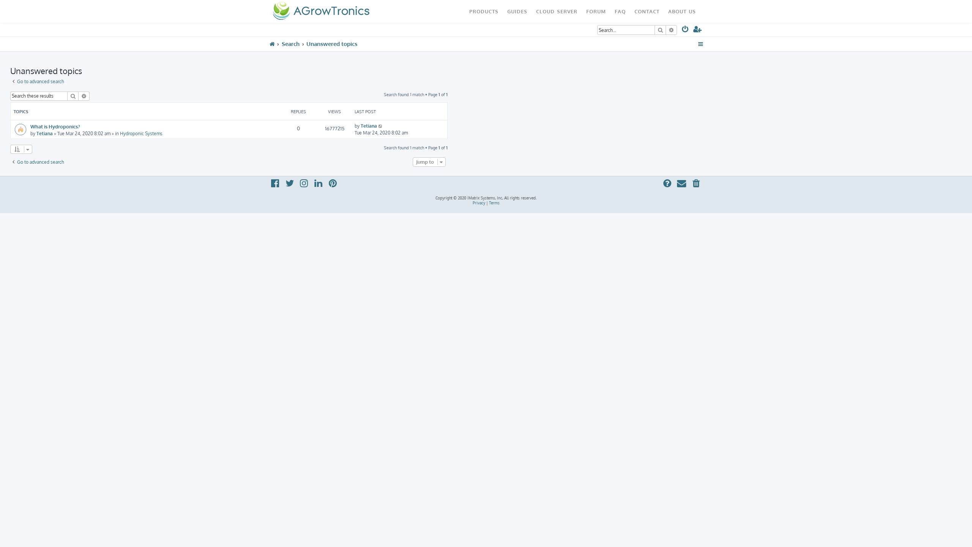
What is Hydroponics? (55, 126)
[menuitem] (685, 30)
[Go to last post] (380, 126)
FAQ (620, 11)
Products (484, 11)
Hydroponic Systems (141, 133)
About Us (682, 11)
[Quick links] (700, 44)
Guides (517, 11)
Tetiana (44, 133)
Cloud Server (557, 11)
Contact (647, 11)
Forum (596, 11)
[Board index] (321, 11)
